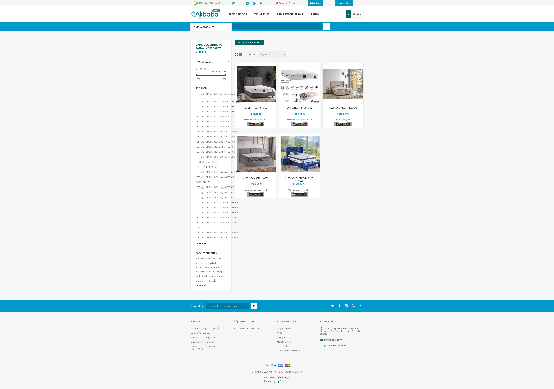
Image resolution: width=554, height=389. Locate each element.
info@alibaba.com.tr (333, 339)
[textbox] (262, 26)
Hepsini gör (201, 243)
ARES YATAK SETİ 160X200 (255, 178)
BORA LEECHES (203, 182)
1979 (198, 227)
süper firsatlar (207, 280)
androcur (215, 267)
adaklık (199, 263)
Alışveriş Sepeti (284, 341)
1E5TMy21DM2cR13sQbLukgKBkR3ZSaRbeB (217, 94)
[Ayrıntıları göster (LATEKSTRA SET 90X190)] (255, 83)
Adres (279, 332)
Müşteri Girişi (344, 3)
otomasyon (214, 276)
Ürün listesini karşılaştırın (288, 350)
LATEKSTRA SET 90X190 (255, 107)
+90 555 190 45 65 (337, 345)
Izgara (236, 54)
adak (221, 258)
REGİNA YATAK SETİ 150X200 (343, 107)
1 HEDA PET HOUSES (206, 167)
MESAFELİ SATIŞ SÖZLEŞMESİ (204, 328)
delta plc (220, 271)
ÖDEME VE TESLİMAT (200, 332)
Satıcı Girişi (315, 3)
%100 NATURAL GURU (206, 162)
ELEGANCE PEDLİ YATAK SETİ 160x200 (299, 179)
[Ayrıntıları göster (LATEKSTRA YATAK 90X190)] (299, 83)
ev (197, 276)
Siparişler (281, 337)
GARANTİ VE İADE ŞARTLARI (203, 337)
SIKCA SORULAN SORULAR (246, 328)
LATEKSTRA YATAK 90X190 (299, 107)
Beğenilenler (283, 346)
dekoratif (210, 271)
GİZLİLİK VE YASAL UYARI (202, 341)
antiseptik (200, 271)
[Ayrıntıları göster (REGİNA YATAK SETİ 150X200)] (343, 83)
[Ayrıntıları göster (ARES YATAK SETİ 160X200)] (255, 154)
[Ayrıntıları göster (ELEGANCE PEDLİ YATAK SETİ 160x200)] (299, 154)
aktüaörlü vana (202, 267)
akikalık (213, 263)
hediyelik (203, 276)
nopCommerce (283, 381)
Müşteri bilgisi (283, 328)
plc (222, 276)
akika (205, 263)
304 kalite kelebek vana (206, 258)
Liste (240, 54)
